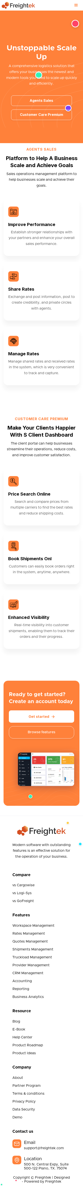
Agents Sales (41, 100)
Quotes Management (30, 941)
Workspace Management (33, 925)
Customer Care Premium (41, 114)
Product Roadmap (27, 1045)
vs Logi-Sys (22, 893)
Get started (42, 716)
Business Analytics (28, 997)
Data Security (23, 1109)
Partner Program (26, 1085)
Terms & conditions (28, 1093)
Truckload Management (32, 957)
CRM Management (27, 973)
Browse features (41, 732)
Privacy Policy (24, 1101)
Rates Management (28, 933)
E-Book (18, 1029)
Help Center (22, 1037)
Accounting (22, 981)
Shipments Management (32, 949)
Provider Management (31, 965)
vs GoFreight (23, 901)
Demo (17, 1117)
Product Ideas (24, 1053)
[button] (76, 5)
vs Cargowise (23, 885)
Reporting (20, 989)
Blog (16, 1021)
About (17, 1078)
